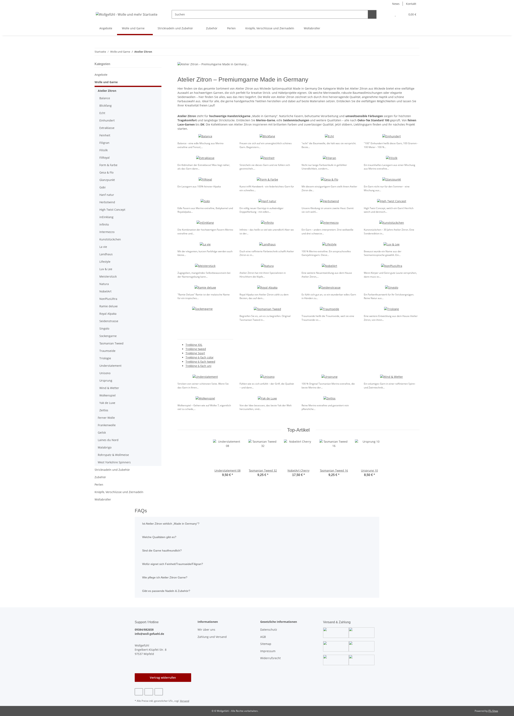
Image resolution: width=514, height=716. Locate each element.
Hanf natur (106, 195)
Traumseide (107, 351)
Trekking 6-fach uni (198, 366)
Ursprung (105, 380)
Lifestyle (104, 262)
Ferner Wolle (106, 418)
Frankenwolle (107, 425)
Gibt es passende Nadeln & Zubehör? (166, 590)
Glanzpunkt (107, 180)
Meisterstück (108, 276)
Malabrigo (104, 447)
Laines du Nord (108, 440)
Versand (184, 701)
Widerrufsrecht (270, 658)
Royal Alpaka (107, 314)
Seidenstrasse (108, 321)
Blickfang (105, 105)
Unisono (104, 373)
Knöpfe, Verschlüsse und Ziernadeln (119, 492)
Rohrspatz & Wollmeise (113, 455)
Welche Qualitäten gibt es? (159, 537)
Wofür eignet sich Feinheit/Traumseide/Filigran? (172, 564)
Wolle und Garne (106, 82)
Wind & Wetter (109, 388)
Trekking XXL (194, 345)
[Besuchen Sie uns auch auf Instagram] (149, 691)
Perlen (99, 484)
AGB (263, 637)
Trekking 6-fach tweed (200, 362)
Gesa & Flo (106, 172)
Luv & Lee (105, 269)
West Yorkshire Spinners (114, 462)
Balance (104, 98)
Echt (102, 113)
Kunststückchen (110, 239)
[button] (387, 14)
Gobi (102, 187)
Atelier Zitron (107, 91)
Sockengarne (108, 336)
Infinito (104, 224)
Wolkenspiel (107, 395)
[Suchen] (372, 14)
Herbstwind (107, 202)
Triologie (105, 358)
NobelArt (105, 291)
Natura (104, 284)
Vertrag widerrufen (163, 677)
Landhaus (106, 254)
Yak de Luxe (107, 403)
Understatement (110, 366)
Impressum (267, 651)
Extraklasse (106, 128)
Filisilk (103, 150)
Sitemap (265, 644)
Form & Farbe (108, 165)
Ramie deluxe (108, 306)
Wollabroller (103, 499)
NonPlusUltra (108, 299)
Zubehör (100, 477)
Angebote (101, 75)
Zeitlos (103, 410)
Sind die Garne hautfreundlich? (162, 550)
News (396, 4)
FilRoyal (104, 157)
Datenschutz (268, 629)
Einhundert (107, 120)
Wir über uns (206, 629)
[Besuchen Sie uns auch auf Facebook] (139, 691)
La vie (103, 247)
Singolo (104, 328)
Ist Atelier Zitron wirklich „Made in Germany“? (170, 523)
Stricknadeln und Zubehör (112, 470)
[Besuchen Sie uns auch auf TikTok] (159, 691)
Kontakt (411, 4)
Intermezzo (106, 232)
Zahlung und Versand (212, 637)
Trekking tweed (196, 349)
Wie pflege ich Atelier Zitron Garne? (164, 577)
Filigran (104, 143)
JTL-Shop (493, 711)
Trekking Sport (195, 353)
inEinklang (106, 217)
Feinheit (104, 135)
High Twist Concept (112, 209)
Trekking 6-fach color (200, 357)
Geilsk (102, 432)
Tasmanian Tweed (111, 343)
